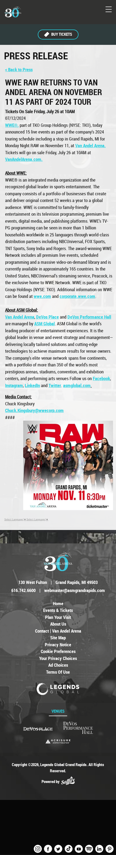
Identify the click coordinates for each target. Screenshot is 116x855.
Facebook (101, 378)
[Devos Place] (38, 729)
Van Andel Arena (19, 317)
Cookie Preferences (58, 651)
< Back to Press (19, 69)
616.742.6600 (23, 590)
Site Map (58, 637)
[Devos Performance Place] (78, 728)
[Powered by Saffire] (68, 781)
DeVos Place (47, 317)
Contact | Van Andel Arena (58, 631)
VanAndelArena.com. (24, 159)
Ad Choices (58, 665)
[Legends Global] (58, 689)
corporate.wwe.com (77, 296)
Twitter (55, 385)
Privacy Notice (58, 644)
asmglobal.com (77, 385)
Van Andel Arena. (90, 145)
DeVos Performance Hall (89, 317)
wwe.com (42, 296)
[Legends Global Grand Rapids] (13, 12)
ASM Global (44, 323)
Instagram (14, 385)
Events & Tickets (58, 610)
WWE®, (12, 125)
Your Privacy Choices (58, 658)
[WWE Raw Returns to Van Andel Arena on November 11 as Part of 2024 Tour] (68, 508)
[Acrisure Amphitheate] (58, 741)
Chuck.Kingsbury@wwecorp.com (34, 410)
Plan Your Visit (58, 617)
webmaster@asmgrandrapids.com (74, 590)
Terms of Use (58, 672)
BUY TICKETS (61, 34)
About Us (58, 624)
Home (58, 603)
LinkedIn (32, 385)
